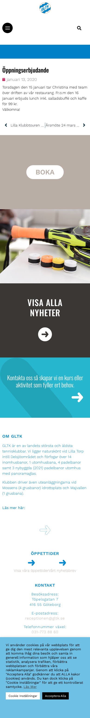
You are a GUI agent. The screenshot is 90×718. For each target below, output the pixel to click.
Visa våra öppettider (31, 570)
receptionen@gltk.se (45, 618)
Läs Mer (30, 687)
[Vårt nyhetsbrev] (62, 562)
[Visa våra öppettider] (31, 562)
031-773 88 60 (45, 632)
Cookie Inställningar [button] (23, 696)
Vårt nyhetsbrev (62, 570)
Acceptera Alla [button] (55, 696)
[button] (7, 28)
